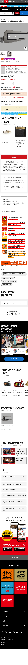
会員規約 (3, 642)
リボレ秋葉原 (6, 201)
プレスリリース (5, 644)
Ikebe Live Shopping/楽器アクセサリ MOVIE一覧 (21, 452)
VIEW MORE (14, 358)
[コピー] (20, 313)
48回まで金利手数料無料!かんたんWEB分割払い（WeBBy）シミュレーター (15, 94)
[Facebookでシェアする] (12, 313)
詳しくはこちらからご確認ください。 (13, 498)
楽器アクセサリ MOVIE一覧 (20, 459)
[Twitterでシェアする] (8, 313)
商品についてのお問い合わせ (10, 211)
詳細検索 (17, 13)
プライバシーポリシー (6, 637)
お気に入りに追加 (7, 104)
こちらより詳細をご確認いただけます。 (13, 512)
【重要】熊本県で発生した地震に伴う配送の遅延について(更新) (14, 3)
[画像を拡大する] (25, 48)
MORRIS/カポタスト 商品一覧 (9, 281)
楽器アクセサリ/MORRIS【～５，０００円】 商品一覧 (14, 274)
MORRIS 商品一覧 (7, 284)
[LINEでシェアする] (16, 313)
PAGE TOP (15, 557)
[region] (14, 422)
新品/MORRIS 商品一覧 (8, 278)
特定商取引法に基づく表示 (7, 639)
